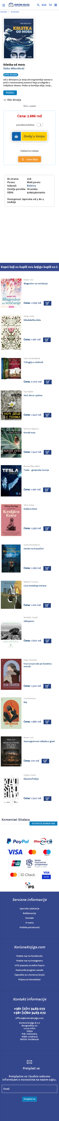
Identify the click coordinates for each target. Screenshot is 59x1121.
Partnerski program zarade (29, 970)
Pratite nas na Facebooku (29, 956)
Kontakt (29, 918)
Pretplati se (29, 1099)
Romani (15, 12)
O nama (29, 922)
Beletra (31, 185)
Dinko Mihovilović (13, 68)
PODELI (10, 92)
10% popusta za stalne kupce (30, 965)
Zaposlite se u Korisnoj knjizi (29, 974)
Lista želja (32, 159)
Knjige (3, 12)
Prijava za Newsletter (29, 979)
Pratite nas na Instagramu (29, 960)
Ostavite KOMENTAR (43, 823)
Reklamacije (29, 913)
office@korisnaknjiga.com (29, 1018)
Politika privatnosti (29, 927)
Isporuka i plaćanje (29, 908)
